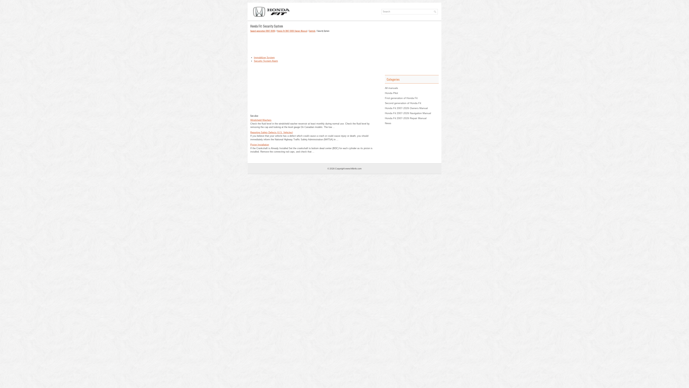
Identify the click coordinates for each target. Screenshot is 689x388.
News (388, 123)
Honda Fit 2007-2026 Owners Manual (292, 30)
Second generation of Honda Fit (403, 103)
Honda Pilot (391, 93)
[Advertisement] (314, 43)
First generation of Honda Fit (401, 98)
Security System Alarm (266, 61)
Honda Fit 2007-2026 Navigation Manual (408, 113)
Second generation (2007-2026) (262, 30)
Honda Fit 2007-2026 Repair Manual (405, 118)
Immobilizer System (264, 57)
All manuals (391, 88)
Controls (312, 30)
